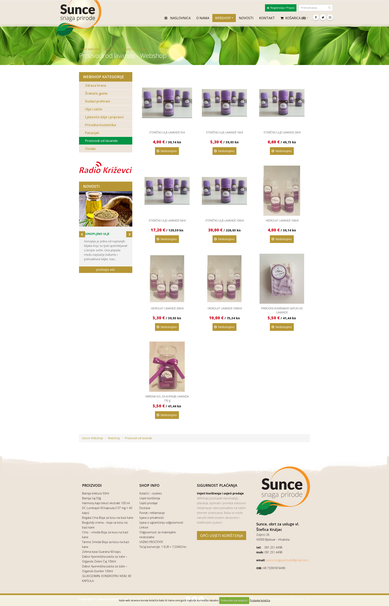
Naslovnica (180, 18)
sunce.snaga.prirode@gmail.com (287, 560)
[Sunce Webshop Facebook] (316, 17)
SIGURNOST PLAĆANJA (217, 485)
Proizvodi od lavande (133, 49)
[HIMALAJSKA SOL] (105, 209)
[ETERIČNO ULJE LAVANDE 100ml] (224, 191)
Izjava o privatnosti (151, 518)
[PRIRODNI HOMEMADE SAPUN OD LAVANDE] (282, 279)
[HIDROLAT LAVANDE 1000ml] (224, 279)
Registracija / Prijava (282, 8)
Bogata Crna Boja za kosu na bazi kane (107, 518)
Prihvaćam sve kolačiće (234, 600)
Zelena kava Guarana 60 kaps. (101, 552)
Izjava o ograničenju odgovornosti (161, 522)
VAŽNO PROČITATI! (151, 542)
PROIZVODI (92, 485)
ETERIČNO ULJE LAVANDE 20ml (282, 132)
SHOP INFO (149, 485)
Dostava (144, 508)
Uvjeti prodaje (148, 503)
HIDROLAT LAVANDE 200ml (167, 308)
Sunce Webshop (89, 49)
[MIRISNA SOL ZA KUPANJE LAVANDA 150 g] (167, 367)
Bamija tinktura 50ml (95, 493)
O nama (202, 18)
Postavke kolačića (260, 600)
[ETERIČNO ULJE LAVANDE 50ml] (167, 191)
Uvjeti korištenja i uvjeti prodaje (220, 493)
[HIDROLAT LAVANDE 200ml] (167, 279)
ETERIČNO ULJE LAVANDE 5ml (167, 132)
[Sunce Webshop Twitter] (323, 17)
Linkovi (143, 527)
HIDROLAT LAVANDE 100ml (282, 220)
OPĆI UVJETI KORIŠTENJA (221, 535)
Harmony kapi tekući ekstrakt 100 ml (106, 503)
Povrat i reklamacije (152, 513)
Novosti (246, 18)
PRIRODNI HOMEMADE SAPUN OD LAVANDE (282, 310)
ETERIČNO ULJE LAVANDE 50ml (167, 220)
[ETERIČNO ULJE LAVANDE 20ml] (282, 103)
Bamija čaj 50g (91, 498)
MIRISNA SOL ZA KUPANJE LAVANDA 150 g (167, 398)
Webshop (223, 18)
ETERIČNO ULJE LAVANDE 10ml (224, 132)
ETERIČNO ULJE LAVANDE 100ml (224, 220)
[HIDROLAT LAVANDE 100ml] (282, 191)
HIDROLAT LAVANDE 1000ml (224, 308)
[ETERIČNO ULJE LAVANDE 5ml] (167, 103)
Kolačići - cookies (150, 493)
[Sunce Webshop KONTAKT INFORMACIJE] (283, 490)
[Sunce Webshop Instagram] (330, 17)
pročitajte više (105, 270)
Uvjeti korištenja (149, 498)
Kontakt (267, 18)
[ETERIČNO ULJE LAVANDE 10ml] (224, 103)
